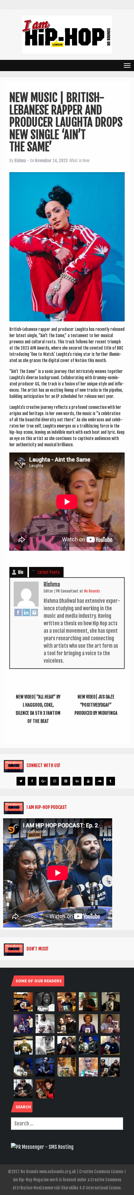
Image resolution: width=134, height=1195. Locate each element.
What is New (79, 160)
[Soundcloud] (99, 781)
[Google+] (43, 781)
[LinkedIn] (26, 612)
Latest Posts (49, 572)
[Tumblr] (110, 781)
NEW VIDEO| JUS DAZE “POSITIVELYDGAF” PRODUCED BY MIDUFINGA (95, 705)
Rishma (20, 160)
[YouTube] (88, 781)
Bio (20, 572)
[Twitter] (21, 781)
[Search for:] (67, 1123)
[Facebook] (18, 612)
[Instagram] (34, 612)
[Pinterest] (65, 781)
